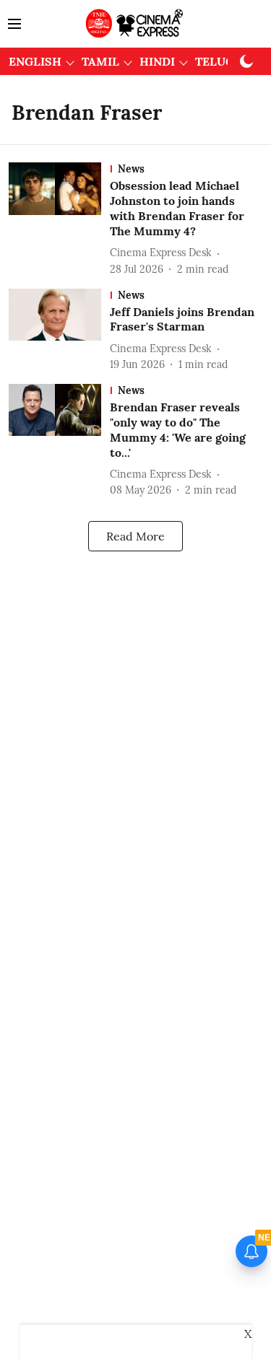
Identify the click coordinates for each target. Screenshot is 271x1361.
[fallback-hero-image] (59, 219)
